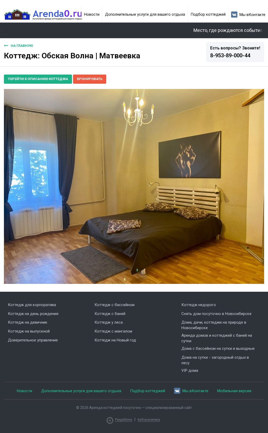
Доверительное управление (33, 340)
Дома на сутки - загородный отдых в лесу (215, 360)
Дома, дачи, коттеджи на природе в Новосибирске (213, 325)
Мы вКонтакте (252, 14)
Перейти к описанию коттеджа (38, 79)
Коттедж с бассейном (114, 304)
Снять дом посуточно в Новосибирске (216, 313)
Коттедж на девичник (27, 322)
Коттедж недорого (198, 304)
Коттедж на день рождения (33, 313)
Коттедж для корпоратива (32, 304)
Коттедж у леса (108, 322)
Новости (91, 14)
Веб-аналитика (149, 419)
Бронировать (89, 79)
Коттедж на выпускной (29, 331)
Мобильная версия (234, 391)
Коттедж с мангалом (113, 331)
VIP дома (189, 370)
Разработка (123, 419)
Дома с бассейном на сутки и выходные (218, 348)
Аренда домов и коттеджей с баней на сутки (216, 338)
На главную (22, 46)
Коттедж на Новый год (115, 340)
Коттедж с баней (109, 313)
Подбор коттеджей (208, 14)
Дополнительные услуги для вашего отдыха (145, 14)
